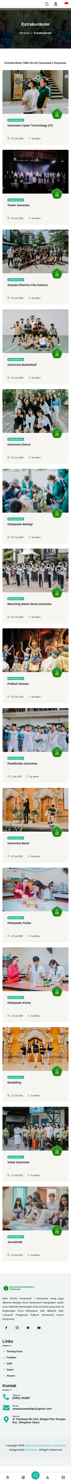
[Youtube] (39, 1330)
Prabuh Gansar (18, 683)
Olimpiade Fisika (19, 923)
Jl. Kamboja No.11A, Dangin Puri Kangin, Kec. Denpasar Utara (39, 1421)
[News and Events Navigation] (25, 1477)
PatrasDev (31, 1449)
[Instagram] (17, 1330)
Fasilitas (11, 1357)
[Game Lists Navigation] (46, 1477)
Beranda (25, 33)
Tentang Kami (14, 1351)
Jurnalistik (14, 1242)
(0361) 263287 (21, 1398)
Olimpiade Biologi (20, 524)
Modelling (14, 1082)
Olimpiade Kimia (19, 1002)
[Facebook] (6, 1330)
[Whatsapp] (28, 1330)
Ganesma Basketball (21, 364)
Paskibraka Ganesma (22, 763)
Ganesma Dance (19, 444)
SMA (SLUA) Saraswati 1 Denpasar (45, 1445)
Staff (9, 1363)
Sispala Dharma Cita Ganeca (27, 285)
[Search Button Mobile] (35, 1475)
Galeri (10, 1369)
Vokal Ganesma (18, 1162)
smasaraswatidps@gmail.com (32, 1408)
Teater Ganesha (18, 205)
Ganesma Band (18, 843)
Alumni (11, 1375)
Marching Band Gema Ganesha (29, 604)
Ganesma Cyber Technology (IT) (30, 125)
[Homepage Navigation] (7, 1477)
